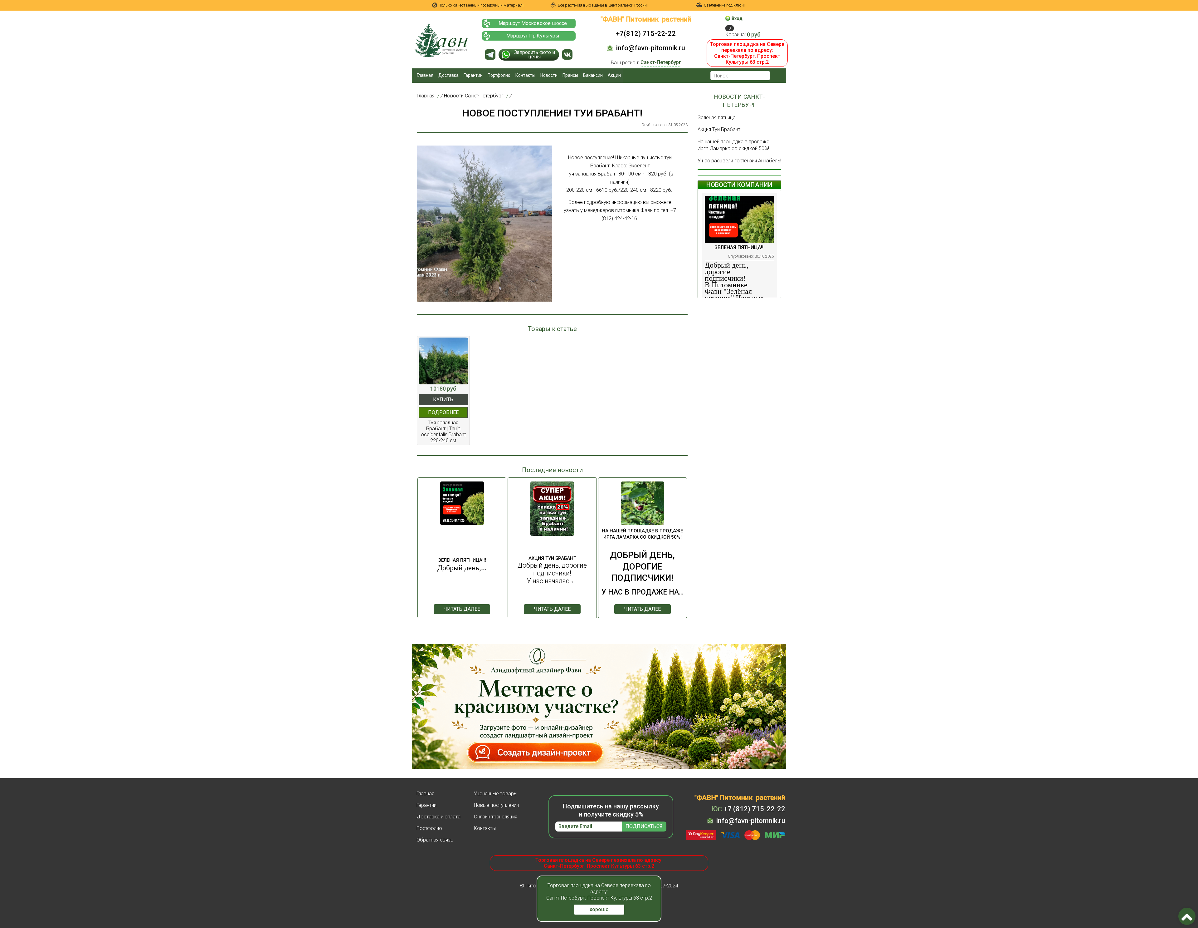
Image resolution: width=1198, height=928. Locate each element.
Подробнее (443, 412)
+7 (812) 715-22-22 (748, 809)
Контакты (525, 75)
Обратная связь (434, 840)
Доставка (448, 75)
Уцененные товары (495, 794)
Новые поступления (496, 805)
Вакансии (593, 75)
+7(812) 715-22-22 (646, 33)
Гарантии (473, 75)
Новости (549, 75)
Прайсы (570, 75)
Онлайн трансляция (495, 817)
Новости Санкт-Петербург (474, 96)
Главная (425, 75)
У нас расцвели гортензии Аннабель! (739, 161)
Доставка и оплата (438, 817)
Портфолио (499, 75)
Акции (614, 75)
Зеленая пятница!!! (718, 118)
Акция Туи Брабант (719, 129)
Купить (443, 399)
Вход (737, 18)
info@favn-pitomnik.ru (650, 48)
